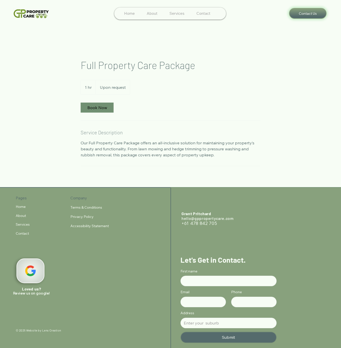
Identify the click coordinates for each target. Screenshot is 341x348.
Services (23, 224)
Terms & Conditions (86, 207)
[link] (97, 108)
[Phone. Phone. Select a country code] (239, 302)
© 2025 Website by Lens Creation (38, 330)
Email (184, 292)
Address (187, 313)
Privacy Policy (82, 216)
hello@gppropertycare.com (207, 218)
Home (21, 206)
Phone (236, 292)
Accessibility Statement (89, 226)
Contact (22, 233)
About (21, 215)
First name (188, 271)
